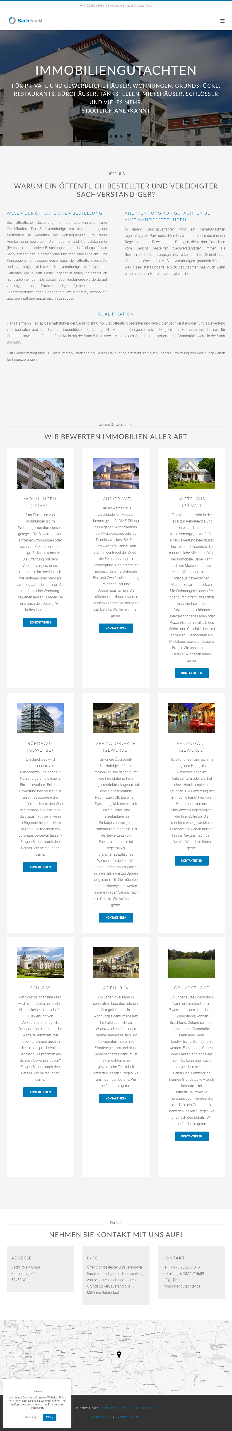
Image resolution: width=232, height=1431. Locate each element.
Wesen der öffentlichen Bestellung (54, 213)
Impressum (101, 1417)
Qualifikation (116, 313)
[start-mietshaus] (116, 460)
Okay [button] (49, 1417)
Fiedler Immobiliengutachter (129, 1408)
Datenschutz (128, 1417)
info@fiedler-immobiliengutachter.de (130, 5)
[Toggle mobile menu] (222, 21)
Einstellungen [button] (29, 1417)
